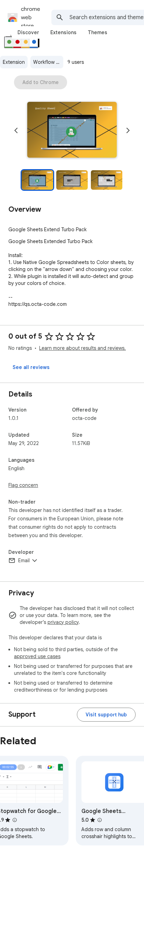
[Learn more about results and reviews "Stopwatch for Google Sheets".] (14, 820)
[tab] (28, 32)
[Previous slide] (16, 130)
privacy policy (63, 622)
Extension (14, 62)
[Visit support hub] (106, 714)
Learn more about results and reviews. (82, 348)
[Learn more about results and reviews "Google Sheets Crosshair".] (99, 820)
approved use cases (37, 656)
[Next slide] (128, 130)
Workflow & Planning (48, 62)
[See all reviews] (31, 367)
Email (24, 560)
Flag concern (23, 485)
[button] (72, 130)
